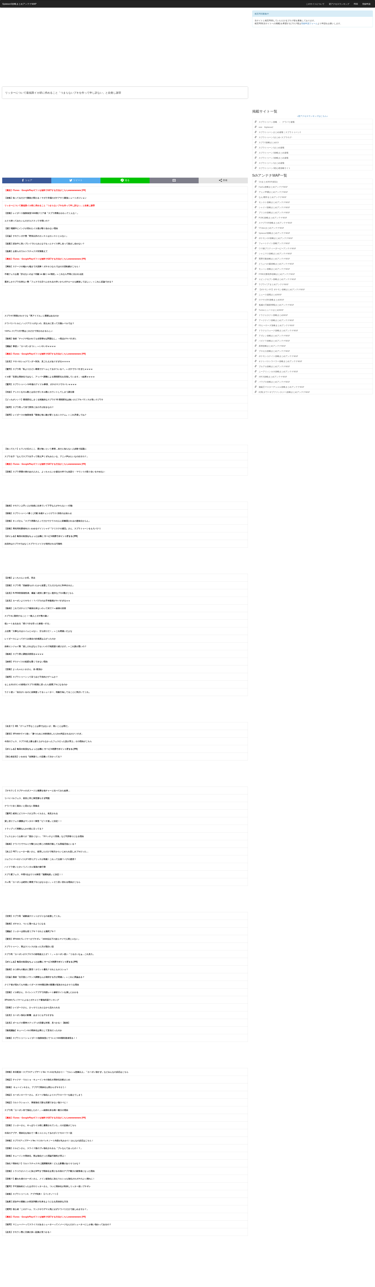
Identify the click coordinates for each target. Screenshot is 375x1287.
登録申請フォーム (309, 23)
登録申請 (366, 3)
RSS (356, 3)
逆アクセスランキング (339, 3)
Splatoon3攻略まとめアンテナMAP (19, 3)
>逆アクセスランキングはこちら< (312, 115)
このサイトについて (315, 3)
